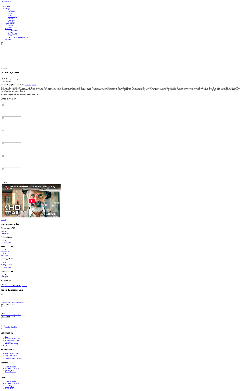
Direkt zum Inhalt (6, 1)
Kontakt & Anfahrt (10, 367)
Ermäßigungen (9, 357)
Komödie (28, 85)
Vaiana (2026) (5, 251)
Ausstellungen (12, 17)
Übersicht (11, 10)
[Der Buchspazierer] (11, 116)
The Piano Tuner (6, 242)
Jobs (6, 345)
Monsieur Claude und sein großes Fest (12, 302)
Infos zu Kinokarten (11, 355)
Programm (8, 8)
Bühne (10, 13)
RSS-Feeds (8, 385)
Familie (34, 85)
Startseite (7, 6)
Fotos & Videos (13, 27)
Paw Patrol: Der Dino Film (9, 327)
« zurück (3, 220)
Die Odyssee (4, 233)
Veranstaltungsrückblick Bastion (18, 37)
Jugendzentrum (9, 23)
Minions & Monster (7, 264)
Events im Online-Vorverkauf (13, 358)
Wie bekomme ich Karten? (13, 353)
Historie (10, 32)
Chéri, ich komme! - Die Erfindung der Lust (14, 286)
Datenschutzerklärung (11, 343)
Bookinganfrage (9, 370)
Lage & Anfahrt (13, 34)
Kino (9, 15)
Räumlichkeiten (13, 30)
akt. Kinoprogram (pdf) (12, 340)
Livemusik (11, 11)
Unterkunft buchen (10, 372)
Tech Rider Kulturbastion (12, 368)
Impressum (8, 342)
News (10, 35)
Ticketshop (11, 20)
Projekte (10, 18)
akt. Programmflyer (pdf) (12, 338)
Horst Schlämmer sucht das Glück (11, 315)
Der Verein (8, 39)
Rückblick (11, 22)
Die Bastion (8, 29)
